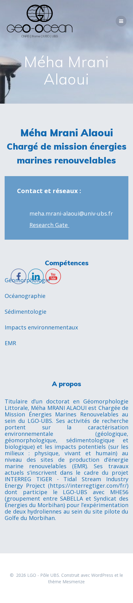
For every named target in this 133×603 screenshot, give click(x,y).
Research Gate (49, 225)
